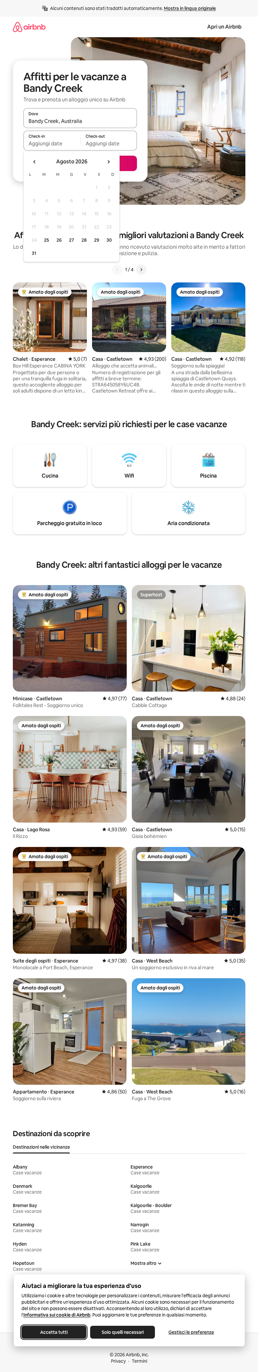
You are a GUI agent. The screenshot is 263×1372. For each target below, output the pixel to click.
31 (34, 253)
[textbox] (52, 143)
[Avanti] (141, 269)
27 (71, 240)
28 (84, 240)
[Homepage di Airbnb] (29, 27)
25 (46, 240)
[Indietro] (117, 269)
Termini (139, 1361)
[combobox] (80, 121)
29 (96, 240)
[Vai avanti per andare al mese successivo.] (108, 162)
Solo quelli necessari (122, 1332)
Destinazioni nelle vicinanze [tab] (41, 1147)
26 (59, 240)
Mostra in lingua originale (190, 8)
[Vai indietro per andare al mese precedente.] (35, 162)
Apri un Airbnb (224, 26)
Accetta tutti (54, 1332)
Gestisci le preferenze (191, 1332)
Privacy (118, 1361)
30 (109, 240)
